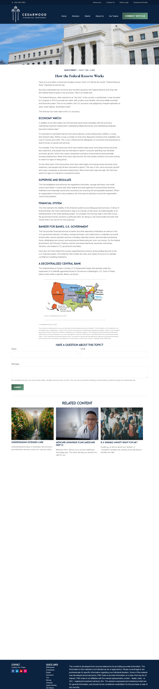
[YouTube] (21, 671)
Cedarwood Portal (140, 2)
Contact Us (110, 2)
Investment (50, 670)
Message (15, 364)
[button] (63, 16)
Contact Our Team (18, 667)
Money (48, 680)
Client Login (124, 2)
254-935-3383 (19, 2)
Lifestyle (49, 683)
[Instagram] (25, 671)
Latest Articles (51, 685)
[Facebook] (13, 671)
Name (13, 349)
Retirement (50, 667)
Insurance (50, 675)
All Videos (50, 688)
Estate (48, 672)
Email (83, 349)
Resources (97, 2)
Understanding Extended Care (27, 442)
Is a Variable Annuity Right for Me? (119, 442)
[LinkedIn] (17, 671)
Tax (47, 678)
